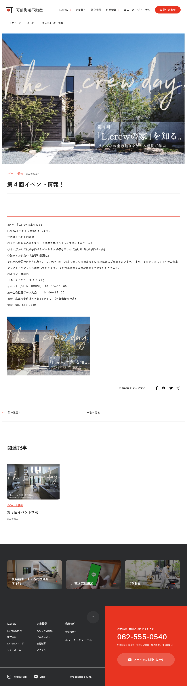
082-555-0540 (142, 637)
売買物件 (81, 10)
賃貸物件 (96, 10)
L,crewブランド (15, 643)
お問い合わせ (168, 9)
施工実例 (11, 637)
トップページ (14, 23)
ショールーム (14, 650)
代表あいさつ (44, 637)
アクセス (41, 650)
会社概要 (41, 643)
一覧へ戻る (93, 412)
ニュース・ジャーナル (137, 10)
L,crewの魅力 (14, 631)
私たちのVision (45, 631)
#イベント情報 (15, 173)
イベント (31, 23)
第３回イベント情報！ (24, 512)
